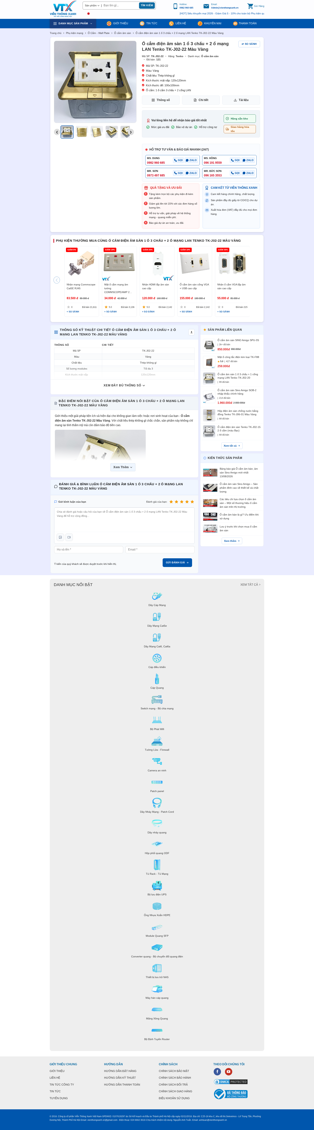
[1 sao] (171, 501)
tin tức (151, 23)
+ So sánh (73, 311)
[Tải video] (69, 537)
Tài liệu (244, 100)
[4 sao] (187, 501)
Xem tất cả (230, 445)
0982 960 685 (186, 8)
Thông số (163, 100)
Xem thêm (230, 540)
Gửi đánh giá (175, 562)
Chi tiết (203, 100)
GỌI (180, 160)
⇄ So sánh (249, 43)
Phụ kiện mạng (74, 33)
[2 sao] (176, 501)
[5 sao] (192, 501)
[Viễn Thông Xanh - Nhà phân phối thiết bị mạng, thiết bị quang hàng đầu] (63, 9)
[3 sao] (181, 501)
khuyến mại (212, 23)
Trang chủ (55, 33)
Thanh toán (248, 23)
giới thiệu (120, 23)
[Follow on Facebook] (217, 1071)
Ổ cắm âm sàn (122, 33)
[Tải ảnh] (60, 537)
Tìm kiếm (147, 5)
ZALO (193, 160)
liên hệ (180, 23)
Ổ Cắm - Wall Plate (99, 33)
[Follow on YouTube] (228, 1071)
